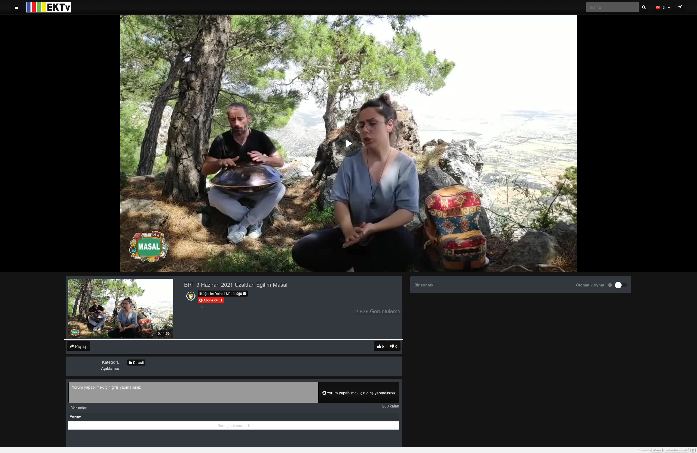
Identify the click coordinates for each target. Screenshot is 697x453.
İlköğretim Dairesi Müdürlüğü (221, 293)
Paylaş (80, 346)
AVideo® (657, 450)
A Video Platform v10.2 (676, 450)
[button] (208, 300)
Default (138, 362)
